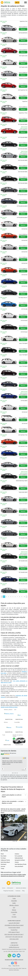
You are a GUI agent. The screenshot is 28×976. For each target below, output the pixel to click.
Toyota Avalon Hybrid (22, 492)
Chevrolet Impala (22, 377)
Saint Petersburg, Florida (20, 864)
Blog (23, 890)
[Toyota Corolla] (9, 61)
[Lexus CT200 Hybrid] (9, 349)
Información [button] (10, 888)
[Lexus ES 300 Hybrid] (9, 509)
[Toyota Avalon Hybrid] (9, 498)
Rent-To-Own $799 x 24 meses (23, 127)
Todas (14, 898)
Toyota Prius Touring (23, 78)
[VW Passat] (9, 326)
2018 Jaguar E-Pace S (14, 932)
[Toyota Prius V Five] (9, 27)
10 (24, 596)
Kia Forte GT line (22, 434)
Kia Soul (24, 412)
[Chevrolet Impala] (9, 383)
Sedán (14, 903)
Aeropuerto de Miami (20, 860)
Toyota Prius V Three (23, 112)
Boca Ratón (3, 856)
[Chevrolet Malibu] (9, 130)
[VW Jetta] (9, 315)
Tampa (2, 868)
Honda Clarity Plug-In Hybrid (21, 480)
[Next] (25, 769)
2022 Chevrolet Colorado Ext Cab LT (14, 934)
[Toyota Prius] (9, 107)
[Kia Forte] (9, 234)
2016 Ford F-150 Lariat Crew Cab (14, 936)
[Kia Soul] (9, 418)
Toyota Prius (24, 101)
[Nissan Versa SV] (9, 303)
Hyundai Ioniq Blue (22, 194)
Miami (2, 853)
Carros (3, 888)
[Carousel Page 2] (13, 841)
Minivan (14, 910)
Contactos (17, 890)
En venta (14, 916)
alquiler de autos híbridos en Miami (9, 707)
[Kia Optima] (9, 406)
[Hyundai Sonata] (9, 521)
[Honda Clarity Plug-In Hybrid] (9, 486)
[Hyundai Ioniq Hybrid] (9, 212)
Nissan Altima (23, 457)
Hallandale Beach (19, 858)
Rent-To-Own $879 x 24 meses (23, 472)
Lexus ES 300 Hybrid (23, 503)
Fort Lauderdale (18, 856)
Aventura (17, 853)
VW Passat (24, 320)
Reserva (23, 29)
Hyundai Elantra (23, 32)
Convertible (14, 912)
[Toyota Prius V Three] (9, 118)
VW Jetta (24, 309)
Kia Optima (24, 400)
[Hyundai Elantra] (9, 38)
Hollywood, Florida (5, 860)
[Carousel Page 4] (16, 841)
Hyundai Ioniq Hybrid (22, 206)
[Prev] (2, 769)
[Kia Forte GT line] (9, 440)
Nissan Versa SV (23, 297)
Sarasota (3, 866)
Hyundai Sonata (23, 515)
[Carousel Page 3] (14, 841)
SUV (14, 907)
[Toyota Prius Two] (9, 96)
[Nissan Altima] (9, 463)
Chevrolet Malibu (22, 124)
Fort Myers (3, 858)
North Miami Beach (5, 862)
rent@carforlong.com (14, 947)
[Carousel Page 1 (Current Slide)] (11, 841)
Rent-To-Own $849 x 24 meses (23, 392)
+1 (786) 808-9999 (14, 945)
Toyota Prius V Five (23, 21)
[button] (14, 796)
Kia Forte (24, 228)
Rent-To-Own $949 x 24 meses (23, 552)
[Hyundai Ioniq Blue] (9, 200)
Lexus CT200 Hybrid (23, 343)
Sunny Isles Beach (19, 866)
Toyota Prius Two (22, 90)
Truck (14, 914)
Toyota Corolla (23, 55)
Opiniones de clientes (21, 888)
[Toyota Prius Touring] (9, 84)
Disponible (14, 900)
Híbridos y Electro (14, 905)
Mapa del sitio (16, 965)
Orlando (17, 862)
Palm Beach (3, 864)
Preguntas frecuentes (8, 890)
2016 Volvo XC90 (14, 939)
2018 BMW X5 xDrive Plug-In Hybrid (14, 925)
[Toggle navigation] (25, 2)
